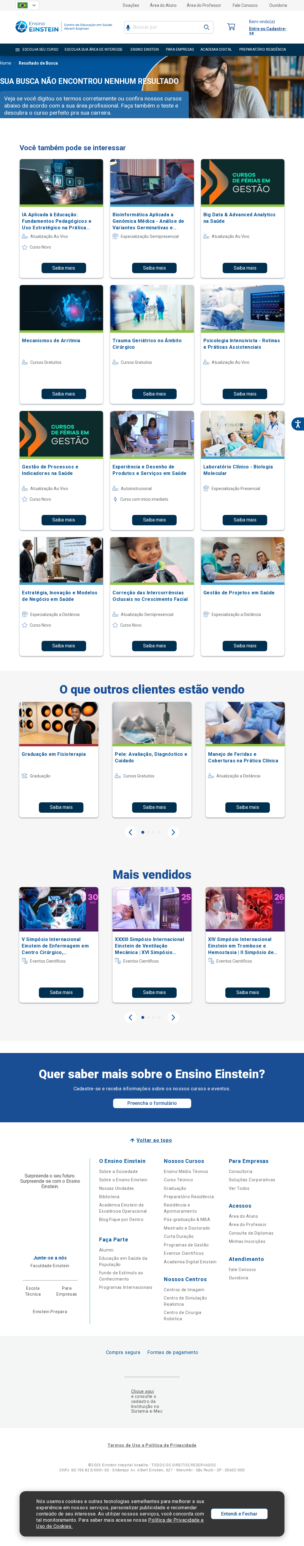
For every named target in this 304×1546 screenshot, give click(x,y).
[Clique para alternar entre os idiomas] (27, 5)
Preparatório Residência (189, 1196)
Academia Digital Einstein (190, 1261)
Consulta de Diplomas (251, 1233)
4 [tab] (158, 832)
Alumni (106, 1250)
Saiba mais (63, 268)
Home (5, 63)
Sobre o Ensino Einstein (123, 1179)
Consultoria (241, 1171)
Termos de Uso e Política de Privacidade (152, 1445)
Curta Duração (179, 1236)
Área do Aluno (163, 5)
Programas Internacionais (126, 1287)
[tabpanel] (58, 759)
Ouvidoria (278, 5)
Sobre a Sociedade (118, 1171)
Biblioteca (109, 1196)
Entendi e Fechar (239, 1514)
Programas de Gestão (186, 1245)
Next (173, 832)
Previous (131, 832)
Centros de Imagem (184, 1289)
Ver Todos (239, 1188)
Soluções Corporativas (252, 1179)
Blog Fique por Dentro (121, 1219)
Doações (131, 5)
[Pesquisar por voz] (128, 27)
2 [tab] (148, 832)
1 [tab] (142, 832)
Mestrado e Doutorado (187, 1228)
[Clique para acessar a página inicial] (63, 34)
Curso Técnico (178, 1179)
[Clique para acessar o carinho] (231, 27)
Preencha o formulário (152, 1103)
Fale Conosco (245, 5)
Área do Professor (204, 5)
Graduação (175, 1188)
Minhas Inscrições (247, 1241)
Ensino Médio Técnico (186, 1171)
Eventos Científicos (184, 1253)
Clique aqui (142, 1391)
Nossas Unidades (116, 1188)
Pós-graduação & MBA (187, 1219)
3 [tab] (153, 832)
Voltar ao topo (154, 1140)
